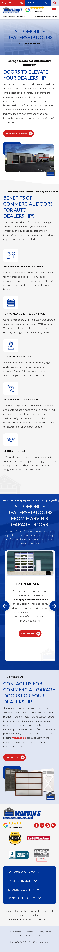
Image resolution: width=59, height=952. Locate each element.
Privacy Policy (44, 932)
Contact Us (12, 757)
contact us (24, 919)
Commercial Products (44, 16)
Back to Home (31, 43)
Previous (5, 606)
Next (54, 606)
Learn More (27, 633)
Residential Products (13, 16)
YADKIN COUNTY (21, 889)
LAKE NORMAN (20, 881)
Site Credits (15, 932)
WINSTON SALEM (21, 898)
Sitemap (29, 932)
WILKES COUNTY (21, 872)
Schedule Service (36, 3)
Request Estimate (10, 3)
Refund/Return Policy (29, 935)
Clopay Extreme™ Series (31, 599)
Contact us (19, 737)
